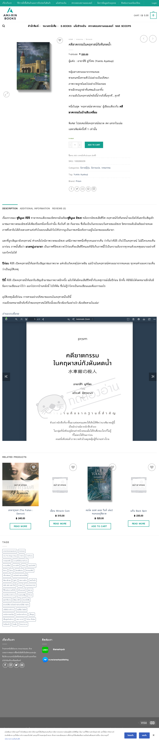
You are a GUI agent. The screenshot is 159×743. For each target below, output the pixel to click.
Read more (20, 526)
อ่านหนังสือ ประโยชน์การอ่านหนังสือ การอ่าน (16, 604)
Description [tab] (10, 208)
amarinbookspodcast (9, 551)
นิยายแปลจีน (29, 570)
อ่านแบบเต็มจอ (10, 313)
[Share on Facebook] (71, 188)
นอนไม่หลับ (31, 565)
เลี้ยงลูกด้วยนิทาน (8, 619)
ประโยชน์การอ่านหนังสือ (20, 575)
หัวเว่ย (30, 595)
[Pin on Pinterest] (88, 188)
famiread (22, 551)
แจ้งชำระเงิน (61, 3)
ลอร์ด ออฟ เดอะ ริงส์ (9, 585)
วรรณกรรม (79, 39)
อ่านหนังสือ (26, 600)
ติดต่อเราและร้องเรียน (130, 3)
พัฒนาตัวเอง (7, 580)
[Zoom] (6, 94)
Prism (78, 181)
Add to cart (94, 144)
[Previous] (2, 498)
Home (71, 39)
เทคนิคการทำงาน (22, 614)
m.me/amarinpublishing (58, 659)
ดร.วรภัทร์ (16, 565)
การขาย (22, 556)
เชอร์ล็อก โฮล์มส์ (21, 609)
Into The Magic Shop (10, 556)
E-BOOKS (66, 26)
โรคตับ (15, 624)
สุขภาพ (30, 590)
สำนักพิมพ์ (33, 26)
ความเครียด (6, 565)
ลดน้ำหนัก (33, 580)
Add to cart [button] (99, 526)
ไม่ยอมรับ (130, 735)
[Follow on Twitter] (16, 665)
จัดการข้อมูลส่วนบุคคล (106, 3)
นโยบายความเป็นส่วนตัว (12, 739)
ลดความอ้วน (23, 580)
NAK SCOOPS (123, 26)
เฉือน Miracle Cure (60, 511)
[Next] (156, 498)
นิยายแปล (89, 39)
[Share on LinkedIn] (93, 188)
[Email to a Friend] (82, 188)
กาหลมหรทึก (7, 561)
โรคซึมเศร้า (6, 624)
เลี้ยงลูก (32, 614)
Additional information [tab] (35, 208)
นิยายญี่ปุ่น (85, 168)
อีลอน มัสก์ (17, 600)
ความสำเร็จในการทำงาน (20, 561)
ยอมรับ (144, 735)
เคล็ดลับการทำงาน (8, 609)
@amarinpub (59, 649)
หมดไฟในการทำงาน (9, 595)
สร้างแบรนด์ (21, 590)
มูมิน (15, 580)
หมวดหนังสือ (50, 26)
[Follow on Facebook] (5, 665)
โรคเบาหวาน (23, 624)
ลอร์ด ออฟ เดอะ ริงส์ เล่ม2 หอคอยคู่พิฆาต (99, 512)
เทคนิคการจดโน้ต (8, 614)
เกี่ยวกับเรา (7, 3)
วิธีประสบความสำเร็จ (9, 590)
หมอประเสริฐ (21, 595)
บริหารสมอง (6, 575)
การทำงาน (30, 556)
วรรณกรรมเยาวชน (30, 585)
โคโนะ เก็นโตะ (30, 619)
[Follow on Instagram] (10, 665)
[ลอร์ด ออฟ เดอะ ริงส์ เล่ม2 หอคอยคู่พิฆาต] (99, 484)
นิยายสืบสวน (19, 570)
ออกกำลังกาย (7, 600)
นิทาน (5, 570)
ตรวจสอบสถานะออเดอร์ (82, 3)
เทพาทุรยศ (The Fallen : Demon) (20, 512)
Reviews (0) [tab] (59, 208)
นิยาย (11, 570)
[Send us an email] (22, 665)
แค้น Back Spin (138, 511)
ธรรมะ (23, 565)
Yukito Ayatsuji (81, 174)
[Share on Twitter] (77, 188)
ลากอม (20, 585)
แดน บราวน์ (19, 619)
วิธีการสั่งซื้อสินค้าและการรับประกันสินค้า (34, 3)
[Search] (3, 26)
